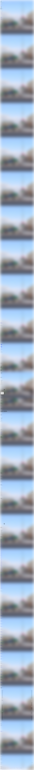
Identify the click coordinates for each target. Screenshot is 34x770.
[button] (18, 389)
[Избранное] (2, 393)
